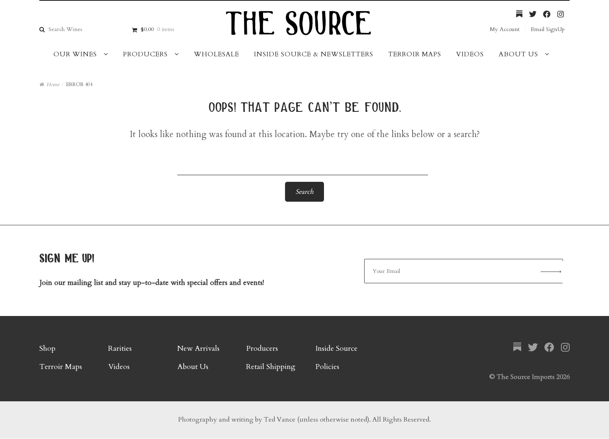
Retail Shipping (270, 367)
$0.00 (157, 29)
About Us (518, 54)
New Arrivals (198, 348)
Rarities (120, 348)
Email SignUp (548, 29)
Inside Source (336, 348)
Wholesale (216, 54)
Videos (470, 54)
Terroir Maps (414, 54)
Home (52, 84)
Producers (145, 54)
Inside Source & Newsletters (313, 54)
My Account (505, 29)
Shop (47, 348)
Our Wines (75, 54)
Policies (327, 367)
